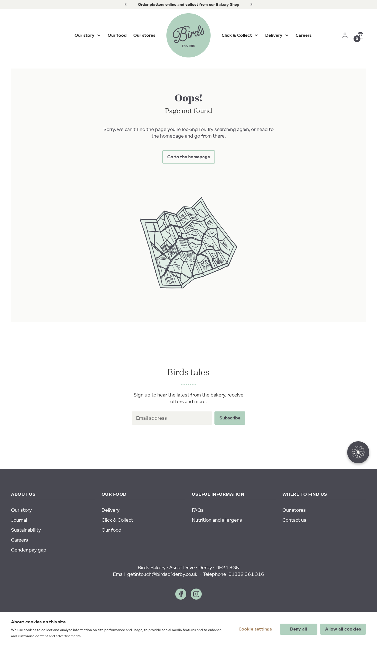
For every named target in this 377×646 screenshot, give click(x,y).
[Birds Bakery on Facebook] (180, 594)
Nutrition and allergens (217, 520)
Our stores (144, 35)
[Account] (345, 35)
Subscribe (229, 418)
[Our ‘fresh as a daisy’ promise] (358, 453)
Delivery (273, 35)
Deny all (298, 629)
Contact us (294, 520)
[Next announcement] (251, 4)
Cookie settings (255, 629)
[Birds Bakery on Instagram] (196, 594)
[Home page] (188, 35)
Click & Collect (237, 35)
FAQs (198, 510)
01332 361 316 (246, 574)
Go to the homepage (188, 156)
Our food (117, 35)
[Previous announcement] (125, 4)
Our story (84, 35)
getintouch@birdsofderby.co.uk (162, 574)
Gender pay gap (28, 550)
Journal (19, 520)
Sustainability (26, 530)
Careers (304, 35)
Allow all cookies (343, 629)
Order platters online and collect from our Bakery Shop (188, 4)
